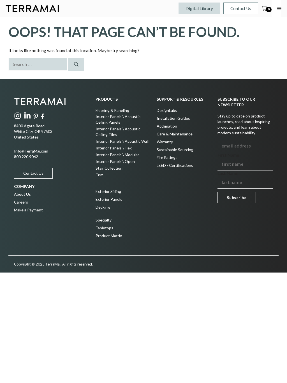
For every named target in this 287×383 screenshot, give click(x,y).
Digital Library (199, 8)
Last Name (227, 173)
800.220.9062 (26, 156)
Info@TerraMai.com (31, 151)
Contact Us (240, 8)
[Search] (76, 64)
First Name (228, 155)
